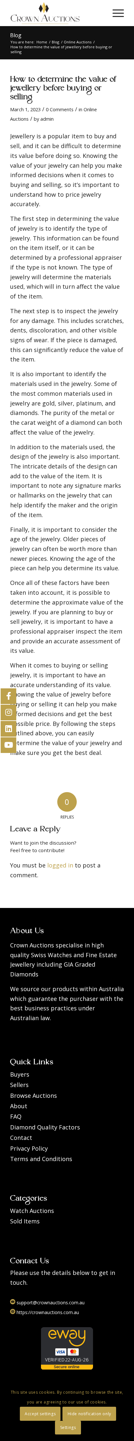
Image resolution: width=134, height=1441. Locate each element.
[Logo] (55, 13)
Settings (68, 1427)
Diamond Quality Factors (45, 1127)
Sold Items (25, 1221)
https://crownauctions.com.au (47, 1312)
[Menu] (115, 13)
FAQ (15, 1116)
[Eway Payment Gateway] (67, 1368)
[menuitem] (115, 13)
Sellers (19, 1085)
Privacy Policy (29, 1148)
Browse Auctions (33, 1095)
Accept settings (40, 1414)
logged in (60, 865)
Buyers (19, 1074)
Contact (21, 1138)
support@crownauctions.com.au (50, 1302)
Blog (15, 35)
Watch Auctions (32, 1211)
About (18, 1106)
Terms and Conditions (41, 1159)
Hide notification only (89, 1414)
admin (47, 118)
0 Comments (60, 109)
